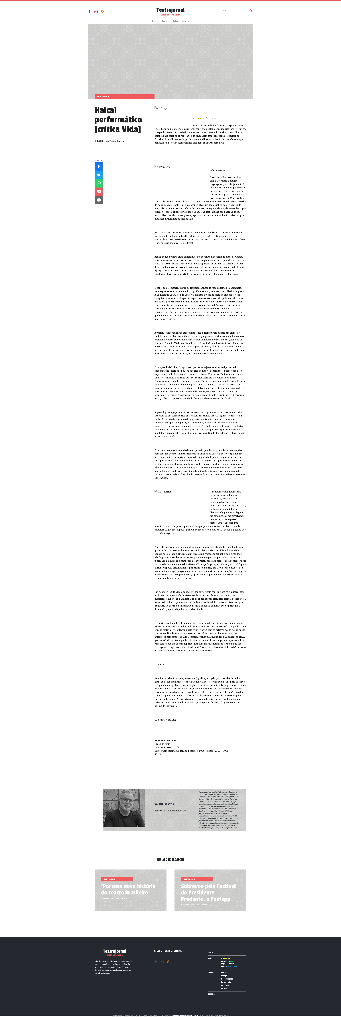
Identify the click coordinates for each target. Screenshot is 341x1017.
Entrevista (226, 982)
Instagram (96, 11)
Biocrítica (225, 958)
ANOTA (224, 988)
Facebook (89, 11)
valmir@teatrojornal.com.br (170, 811)
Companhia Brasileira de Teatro (189, 236)
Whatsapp (99, 183)
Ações (175, 21)
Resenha (225, 985)
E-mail (99, 192)
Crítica (229, 967)
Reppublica (224, 1016)
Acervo (185, 21)
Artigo (224, 976)
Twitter (99, 175)
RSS (102, 11)
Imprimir (99, 200)
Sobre (155, 21)
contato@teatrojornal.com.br (185, 1016)
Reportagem (227, 979)
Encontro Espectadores (227, 963)
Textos (165, 21)
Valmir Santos (164, 804)
